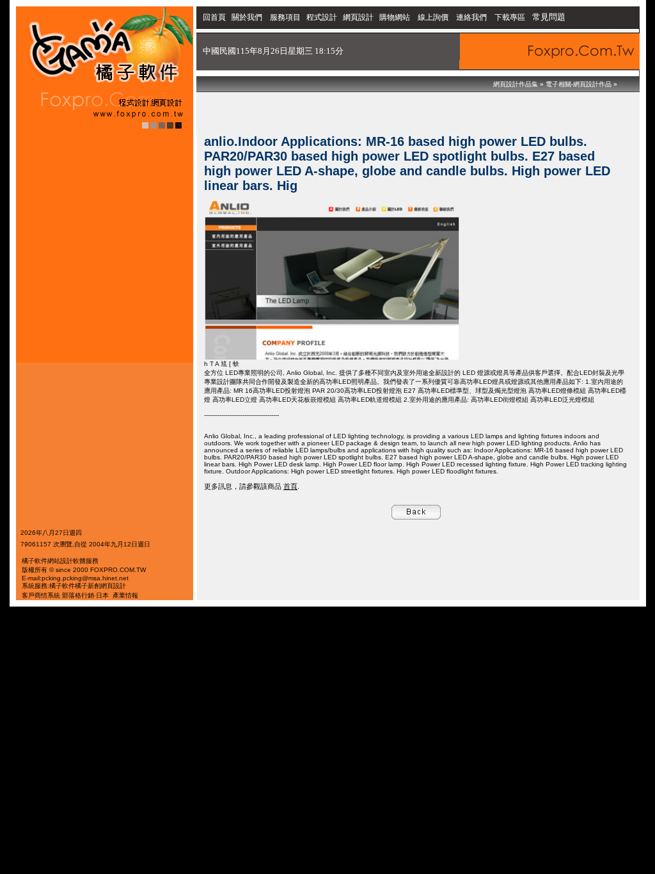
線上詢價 (433, 17)
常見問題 (548, 17)
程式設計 (321, 17)
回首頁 (214, 17)
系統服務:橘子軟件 (48, 585)
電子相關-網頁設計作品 (579, 84)
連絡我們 (471, 17)
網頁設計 (358, 17)
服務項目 (285, 17)
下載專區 (510, 17)
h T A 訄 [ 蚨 (221, 363)
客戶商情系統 (41, 595)
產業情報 (125, 595)
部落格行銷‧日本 (85, 595)
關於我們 (248, 17)
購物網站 (394, 17)
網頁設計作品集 (515, 84)
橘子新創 (87, 585)
